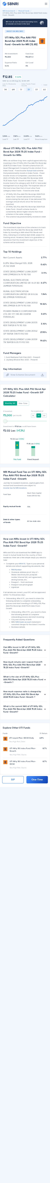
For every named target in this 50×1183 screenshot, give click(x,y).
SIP (13, 780)
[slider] (5, 421)
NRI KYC (22, 564)
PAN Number (16, 570)
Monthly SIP (10, 403)
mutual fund (31, 170)
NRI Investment (9, 11)
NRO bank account (23, 622)
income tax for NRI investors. (15, 488)
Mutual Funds (23, 11)
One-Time (23, 403)
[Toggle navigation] (46, 3)
